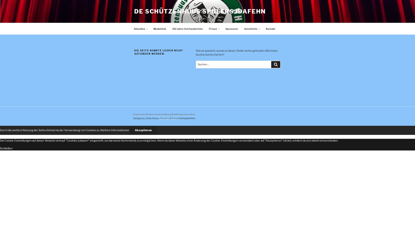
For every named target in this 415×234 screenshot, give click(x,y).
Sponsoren (231, 28)
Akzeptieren (143, 130)
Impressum (139, 114)
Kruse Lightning (169, 118)
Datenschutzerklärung (159, 114)
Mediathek (160, 28)
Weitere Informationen (114, 130)
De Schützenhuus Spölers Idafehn (200, 11)
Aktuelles (139, 28)
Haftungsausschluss (184, 114)
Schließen (6, 148)
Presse (213, 28)
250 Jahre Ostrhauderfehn (187, 28)
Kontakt (270, 28)
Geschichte (250, 28)
